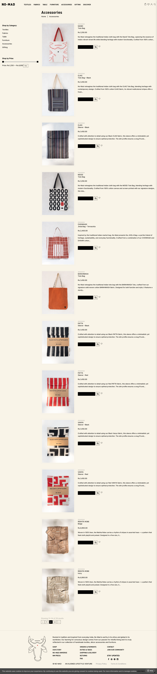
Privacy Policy (101, 664)
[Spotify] (114, 659)
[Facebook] (108, 659)
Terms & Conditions (118, 664)
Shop (55, 647)
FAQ (81, 658)
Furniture (5, 40)
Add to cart (85, 47)
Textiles (5, 30)
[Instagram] (117, 659)
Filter (25, 65)
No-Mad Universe (60, 653)
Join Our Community (115, 650)
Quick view (95, 47)
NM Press (57, 655)
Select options (86, 146)
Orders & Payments (88, 647)
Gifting (5, 47)
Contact (110, 647)
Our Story (57, 650)
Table (4, 37)
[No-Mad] (8, 4)
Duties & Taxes (86, 650)
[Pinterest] (111, 659)
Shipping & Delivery (88, 653)
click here (140, 671)
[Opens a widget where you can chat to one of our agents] (150, 671)
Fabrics (5, 33)
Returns (83, 655)
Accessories (7, 44)
